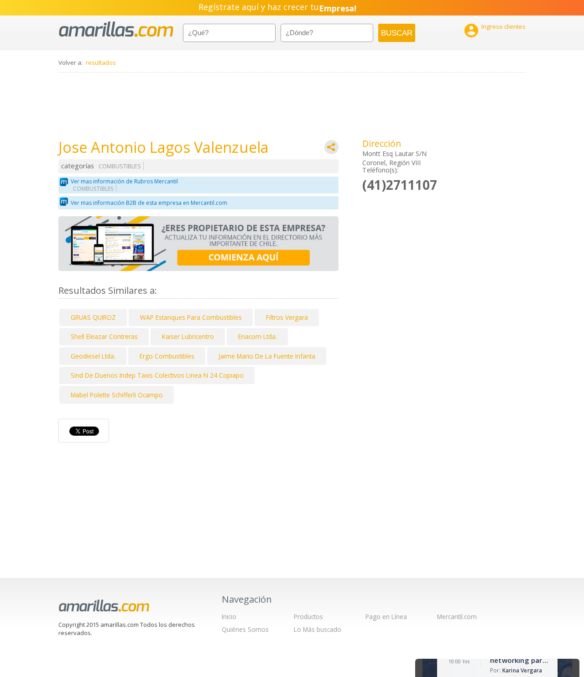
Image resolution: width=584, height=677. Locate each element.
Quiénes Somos (245, 629)
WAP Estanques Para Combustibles (191, 317)
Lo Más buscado (317, 629)
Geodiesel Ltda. (93, 356)
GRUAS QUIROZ (93, 317)
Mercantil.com (457, 616)
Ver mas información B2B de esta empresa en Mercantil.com (149, 203)
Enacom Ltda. (257, 336)
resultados (101, 62)
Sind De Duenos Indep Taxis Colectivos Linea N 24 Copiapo (157, 375)
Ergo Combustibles (167, 356)
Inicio (229, 616)
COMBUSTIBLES (120, 166)
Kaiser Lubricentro (188, 336)
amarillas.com (116, 29)
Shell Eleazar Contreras (104, 336)
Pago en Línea (386, 616)
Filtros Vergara (287, 317)
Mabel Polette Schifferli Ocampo (117, 395)
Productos (308, 616)
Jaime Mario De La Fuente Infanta (267, 356)
